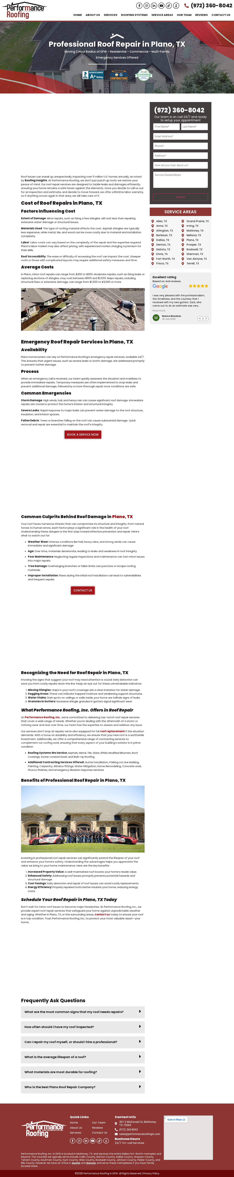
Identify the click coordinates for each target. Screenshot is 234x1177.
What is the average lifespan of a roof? (55, 1057)
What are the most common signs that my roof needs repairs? (74, 1012)
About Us (93, 15)
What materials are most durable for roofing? (60, 1072)
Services (110, 15)
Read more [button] (159, 310)
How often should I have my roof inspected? (59, 1027)
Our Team (184, 15)
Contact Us (221, 15)
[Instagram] (147, 6)
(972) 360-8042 (179, 110)
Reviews (201, 15)
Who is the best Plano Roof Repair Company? (59, 1087)
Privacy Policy (151, 1173)
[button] (26, 309)
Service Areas (162, 15)
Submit (180, 197)
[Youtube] (161, 6)
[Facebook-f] (139, 6)
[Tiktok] (169, 6)
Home (77, 15)
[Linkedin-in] (154, 6)
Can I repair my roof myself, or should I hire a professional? (70, 1042)
